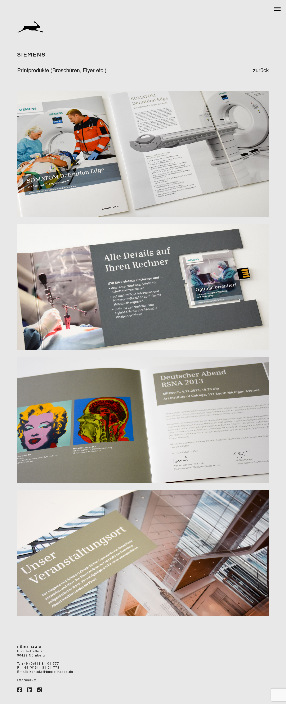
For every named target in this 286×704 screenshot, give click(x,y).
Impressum (27, 679)
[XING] (39, 690)
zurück (261, 70)
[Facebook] (19, 690)
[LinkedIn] (29, 690)
